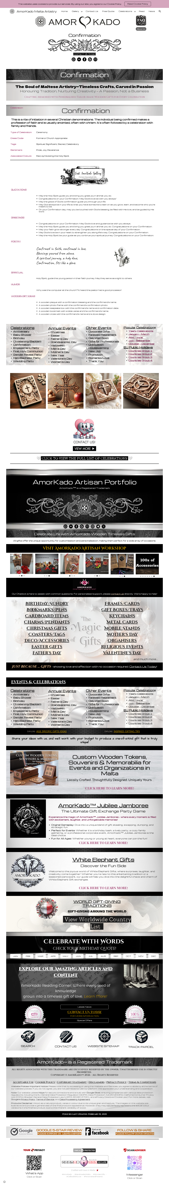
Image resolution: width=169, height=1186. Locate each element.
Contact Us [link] (92, 11)
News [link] (152, 11)
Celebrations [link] (125, 11)
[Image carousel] (21, 565)
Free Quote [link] (108, 11)
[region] (84, 4)
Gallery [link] (75, 11)
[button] (160, 11)
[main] (84, 34)
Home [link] (64, 11)
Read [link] (142, 11)
